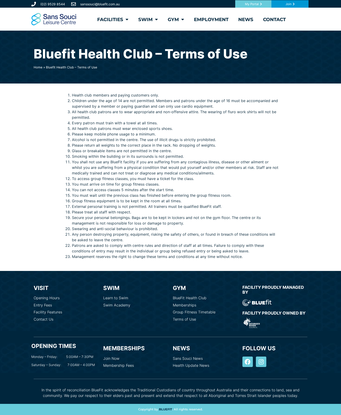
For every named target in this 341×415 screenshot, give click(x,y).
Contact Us (43, 319)
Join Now (111, 358)
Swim (145, 19)
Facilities (110, 19)
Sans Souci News (188, 358)
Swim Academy (116, 305)
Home (38, 67)
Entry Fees (43, 305)
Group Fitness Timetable (194, 312)
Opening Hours (47, 298)
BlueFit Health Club (189, 298)
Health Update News (191, 365)
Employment (211, 19)
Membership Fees (118, 365)
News (245, 19)
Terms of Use (184, 319)
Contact (274, 19)
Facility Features (48, 312)
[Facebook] (247, 362)
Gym (173, 19)
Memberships (184, 305)
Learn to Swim (115, 298)
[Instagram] (261, 362)
